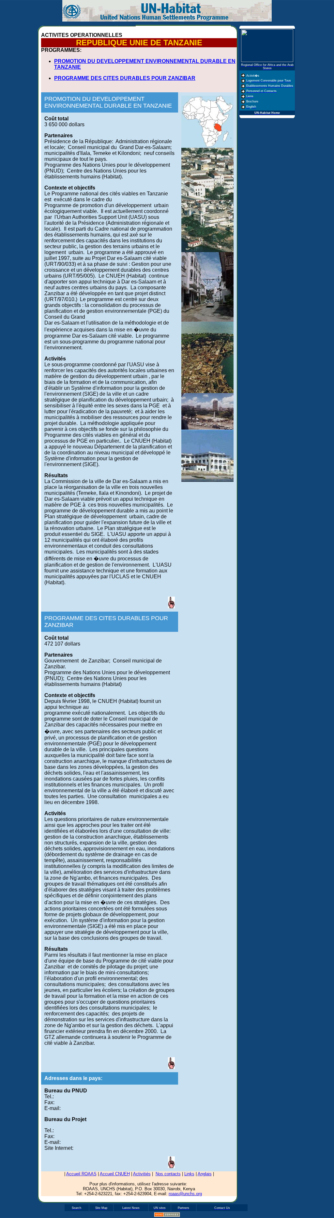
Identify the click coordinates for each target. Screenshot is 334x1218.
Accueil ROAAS (81, 1173)
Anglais (205, 1173)
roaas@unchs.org (185, 1193)
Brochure (252, 101)
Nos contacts (168, 1173)
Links (189, 1173)
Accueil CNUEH (115, 1173)
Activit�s (252, 75)
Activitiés (142, 1173)
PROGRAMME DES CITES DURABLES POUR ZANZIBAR (124, 78)
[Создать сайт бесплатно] (167, 1215)
